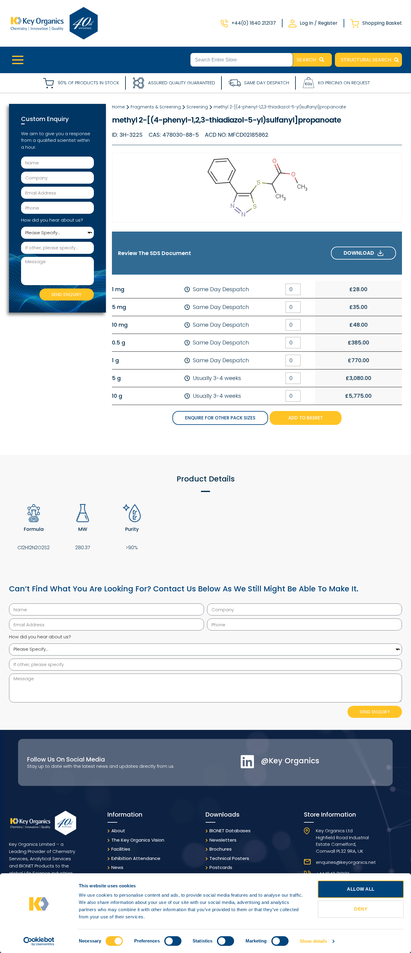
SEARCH (306, 59)
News (117, 867)
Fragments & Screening (156, 107)
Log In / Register (319, 23)
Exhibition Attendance (135, 858)
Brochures (220, 849)
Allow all (361, 889)
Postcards (220, 867)
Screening (197, 107)
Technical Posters (229, 858)
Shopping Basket (382, 23)
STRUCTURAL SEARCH (366, 59)
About (118, 830)
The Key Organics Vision (137, 840)
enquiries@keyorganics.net (346, 862)
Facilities (120, 849)
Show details (313, 941)
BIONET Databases (230, 830)
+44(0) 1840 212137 (253, 23)
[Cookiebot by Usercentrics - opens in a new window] (39, 941)
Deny (360, 908)
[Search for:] (241, 59)
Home (118, 107)
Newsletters (222, 840)
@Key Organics (290, 760)
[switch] (172, 941)
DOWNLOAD (361, 253)
